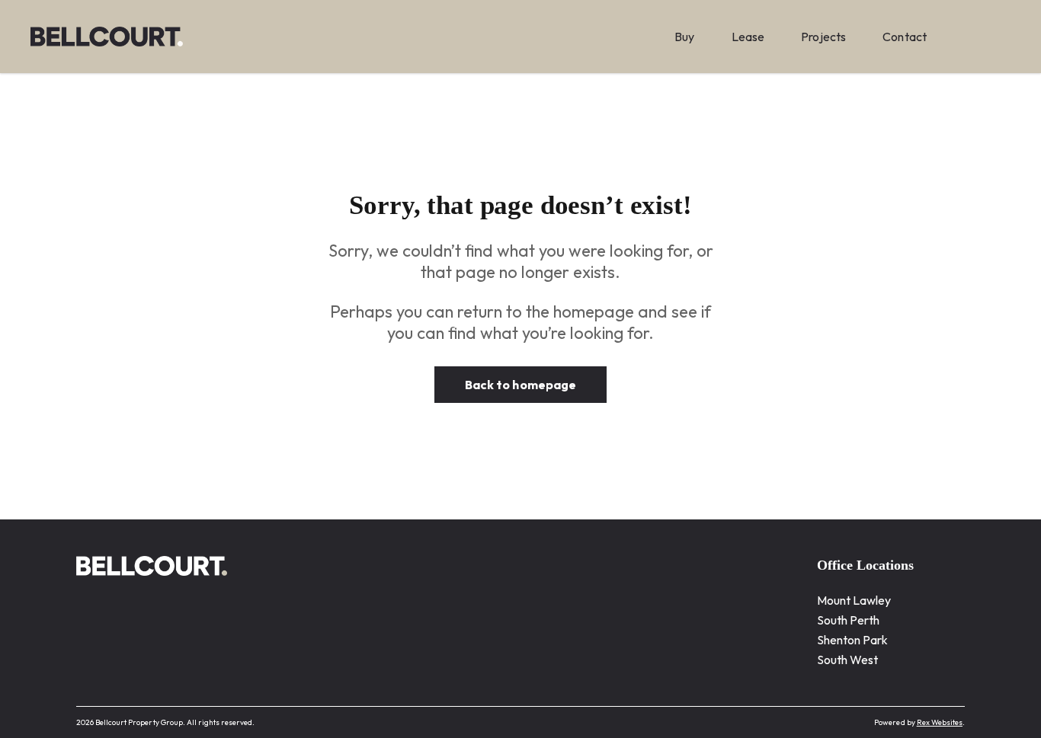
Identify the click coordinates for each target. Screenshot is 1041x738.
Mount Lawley (854, 600)
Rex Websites (940, 722)
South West (848, 659)
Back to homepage (520, 384)
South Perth (848, 620)
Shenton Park (853, 639)
